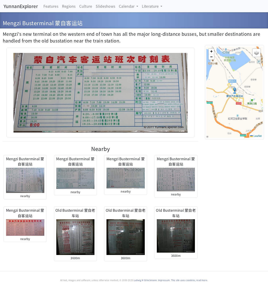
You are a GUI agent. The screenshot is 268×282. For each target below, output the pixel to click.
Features (50, 6)
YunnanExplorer (21, 6)
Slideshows (105, 6)
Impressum (164, 280)
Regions (69, 6)
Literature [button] (151, 6)
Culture (85, 6)
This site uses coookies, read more (189, 280)
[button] (234, 89)
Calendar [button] (127, 6)
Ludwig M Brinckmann (145, 280)
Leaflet (257, 136)
